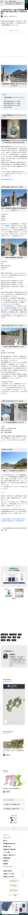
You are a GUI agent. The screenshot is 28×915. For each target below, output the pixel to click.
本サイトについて (7, 837)
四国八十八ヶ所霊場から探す (13, 804)
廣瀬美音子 (8, 791)
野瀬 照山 (6, 16)
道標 (9, 640)
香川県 (14, 640)
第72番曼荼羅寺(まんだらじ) (11, 306)
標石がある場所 (7, 107)
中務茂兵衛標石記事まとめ (7, 179)
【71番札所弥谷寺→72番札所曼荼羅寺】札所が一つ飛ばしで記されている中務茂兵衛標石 (13, 750)
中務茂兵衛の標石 (12, 1)
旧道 (10, 637)
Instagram (15, 822)
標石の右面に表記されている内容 (12, 103)
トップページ (6, 835)
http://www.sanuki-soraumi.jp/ (17, 663)
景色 (15, 637)
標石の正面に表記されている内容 (12, 101)
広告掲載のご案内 (7, 846)
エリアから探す (9, 800)
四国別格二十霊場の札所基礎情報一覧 (11, 788)
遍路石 (3, 640)
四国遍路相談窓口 (7, 858)
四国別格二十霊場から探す (12, 809)
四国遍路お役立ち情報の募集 (9, 849)
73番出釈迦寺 (13, 634)
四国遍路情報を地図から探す (9, 843)
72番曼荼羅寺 (5, 634)
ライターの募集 (6, 852)
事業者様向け (6, 861)
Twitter (15, 820)
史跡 (20, 634)
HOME (6, 1)
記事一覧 (5, 840)
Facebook (15, 817)
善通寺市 (4, 637)
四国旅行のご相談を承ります (9, 855)
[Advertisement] (14, 44)
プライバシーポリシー (8, 866)
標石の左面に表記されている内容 (12, 105)
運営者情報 (5, 863)
